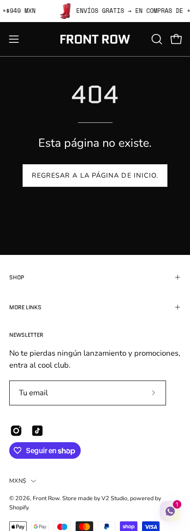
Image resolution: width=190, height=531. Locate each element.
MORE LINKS (25, 307)
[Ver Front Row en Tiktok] (37, 431)
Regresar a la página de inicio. (95, 175)
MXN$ (17, 481)
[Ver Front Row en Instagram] (16, 431)
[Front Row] (95, 39)
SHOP (16, 277)
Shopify (18, 507)
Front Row (46, 498)
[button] (155, 39)
